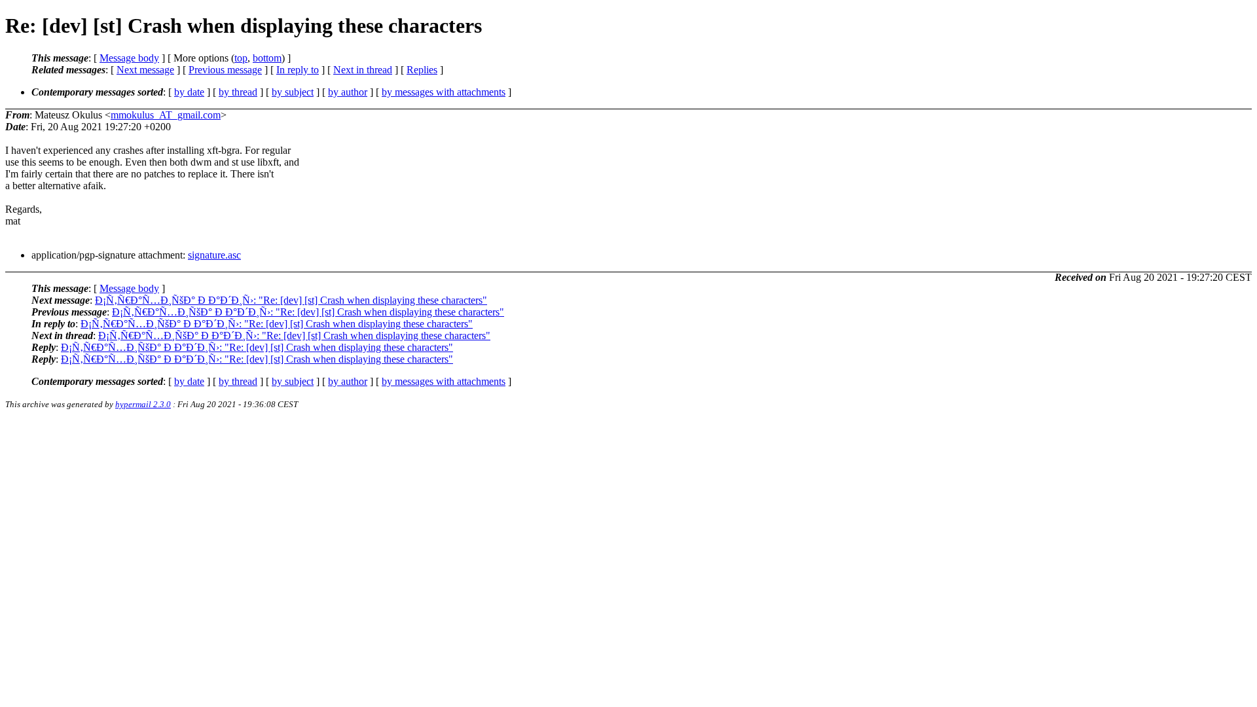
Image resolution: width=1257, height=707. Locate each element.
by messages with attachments (443, 92)
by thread (238, 92)
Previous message (225, 69)
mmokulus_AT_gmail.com (166, 114)
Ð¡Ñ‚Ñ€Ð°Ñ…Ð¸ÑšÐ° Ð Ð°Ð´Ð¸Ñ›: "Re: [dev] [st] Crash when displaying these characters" (291, 300)
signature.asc (214, 255)
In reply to (297, 69)
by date (189, 92)
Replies (422, 69)
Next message (145, 69)
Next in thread (362, 69)
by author (347, 92)
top (240, 57)
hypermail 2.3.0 (143, 404)
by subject (293, 92)
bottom (267, 57)
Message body (129, 57)
